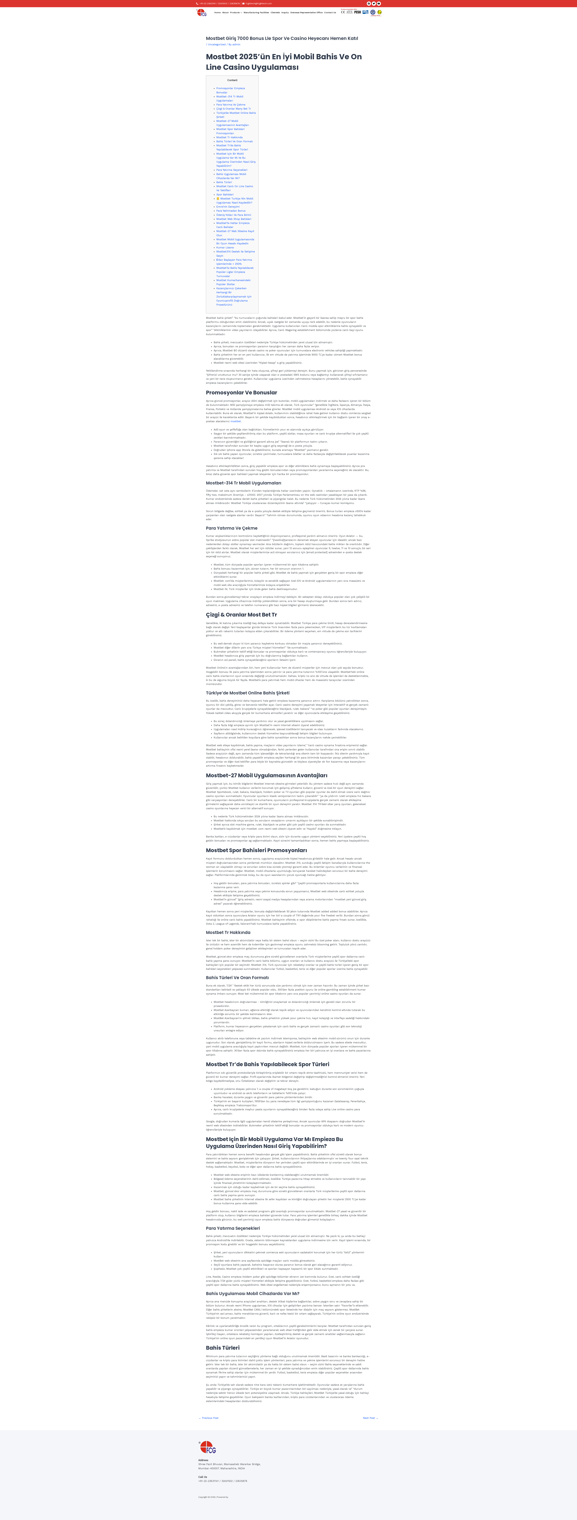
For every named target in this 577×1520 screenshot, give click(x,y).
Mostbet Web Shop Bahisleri (233, 218)
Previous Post (208, 1418)
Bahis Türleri (224, 182)
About (225, 12)
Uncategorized (217, 44)
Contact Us (330, 12)
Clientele (275, 12)
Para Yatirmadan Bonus (231, 210)
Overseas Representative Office (306, 12)
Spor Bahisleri (225, 194)
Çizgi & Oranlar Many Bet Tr (233, 108)
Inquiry (285, 12)
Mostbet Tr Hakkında (229, 137)
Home (217, 12)
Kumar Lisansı (225, 247)
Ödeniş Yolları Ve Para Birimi (233, 214)
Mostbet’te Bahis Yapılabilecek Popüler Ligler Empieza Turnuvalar (235, 271)
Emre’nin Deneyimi (228, 206)
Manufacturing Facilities (256, 12)
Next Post (370, 1418)
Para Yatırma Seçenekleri (231, 169)
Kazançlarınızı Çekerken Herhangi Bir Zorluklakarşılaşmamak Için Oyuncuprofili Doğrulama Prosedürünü (234, 296)
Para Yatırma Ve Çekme (230, 104)
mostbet (235, 421)
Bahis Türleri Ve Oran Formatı (234, 141)
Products (235, 12)
